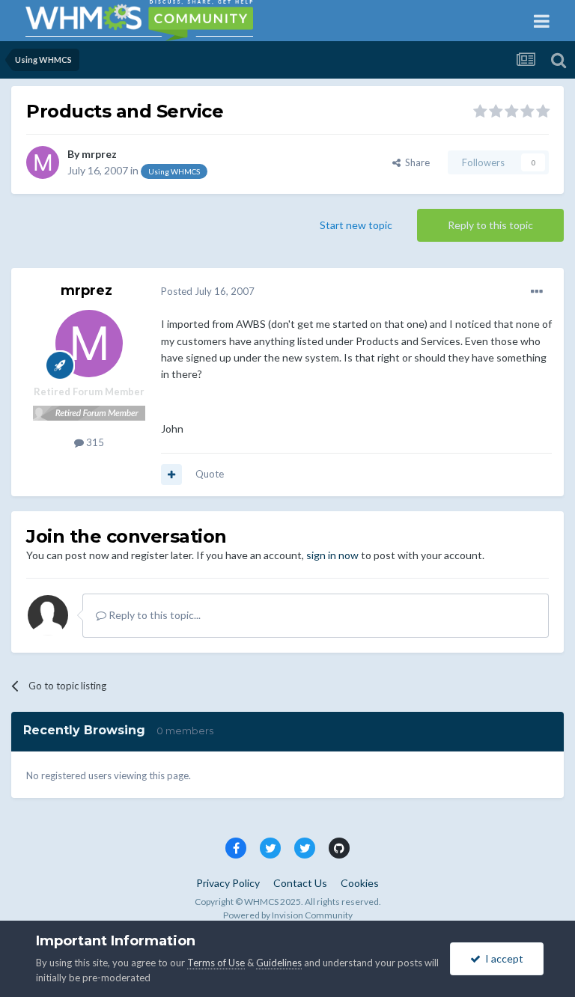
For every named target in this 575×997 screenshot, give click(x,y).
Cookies (360, 882)
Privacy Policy (228, 882)
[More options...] (537, 292)
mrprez (99, 153)
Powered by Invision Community (288, 915)
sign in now (332, 555)
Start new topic (356, 225)
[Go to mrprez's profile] (42, 162)
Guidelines (279, 963)
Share (415, 162)
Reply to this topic (490, 225)
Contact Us (300, 882)
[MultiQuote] (171, 474)
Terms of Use (216, 963)
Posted (208, 291)
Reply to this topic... (153, 615)
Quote (209, 474)
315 (94, 442)
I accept (502, 958)
